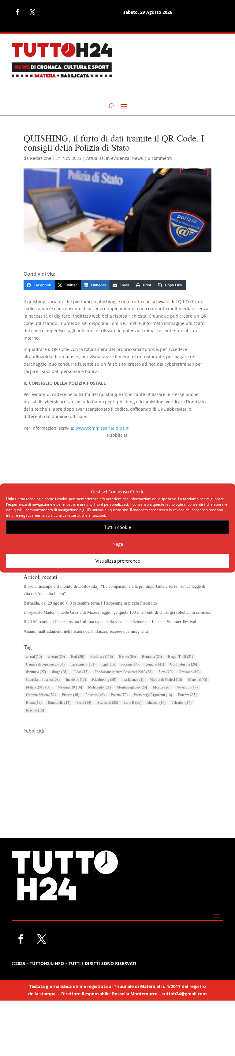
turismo (35, 710)
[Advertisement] (117, 482)
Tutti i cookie (117, 527)
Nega (117, 544)
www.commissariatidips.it (102, 428)
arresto (56, 656)
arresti (34, 656)
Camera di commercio (45, 664)
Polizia (119, 695)
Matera (197, 679)
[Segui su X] (32, 12)
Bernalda (152, 656)
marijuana (133, 679)
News (137, 158)
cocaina (130, 664)
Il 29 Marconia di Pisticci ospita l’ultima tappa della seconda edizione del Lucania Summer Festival (110, 622)
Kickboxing (104, 679)
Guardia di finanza (43, 679)
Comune (154, 664)
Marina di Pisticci (166, 679)
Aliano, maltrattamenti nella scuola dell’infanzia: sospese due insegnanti (86, 631)
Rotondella (59, 702)
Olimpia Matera (41, 695)
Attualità (95, 158)
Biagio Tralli (180, 656)
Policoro (95, 695)
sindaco (156, 702)
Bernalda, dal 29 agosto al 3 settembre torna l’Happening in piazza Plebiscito (90, 603)
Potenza (187, 695)
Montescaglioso (132, 687)
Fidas (80, 672)
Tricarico (182, 702)
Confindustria (183, 664)
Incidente (76, 679)
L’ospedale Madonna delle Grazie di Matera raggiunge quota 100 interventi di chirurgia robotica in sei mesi (117, 612)
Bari (77, 656)
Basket (127, 656)
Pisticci (70, 695)
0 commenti (160, 158)
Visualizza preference (117, 561)
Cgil (108, 664)
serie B (132, 702)
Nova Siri (187, 687)
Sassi (83, 702)
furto (166, 672)
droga (59, 672)
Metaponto (99, 687)
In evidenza (117, 158)
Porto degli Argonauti (153, 695)
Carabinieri (83, 664)
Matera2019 (70, 687)
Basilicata (101, 656)
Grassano (189, 672)
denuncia (36, 672)
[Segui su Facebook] (18, 12)
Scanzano (107, 702)
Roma (34, 702)
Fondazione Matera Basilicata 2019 (123, 672)
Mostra (161, 687)
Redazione (40, 158)
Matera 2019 (38, 687)
